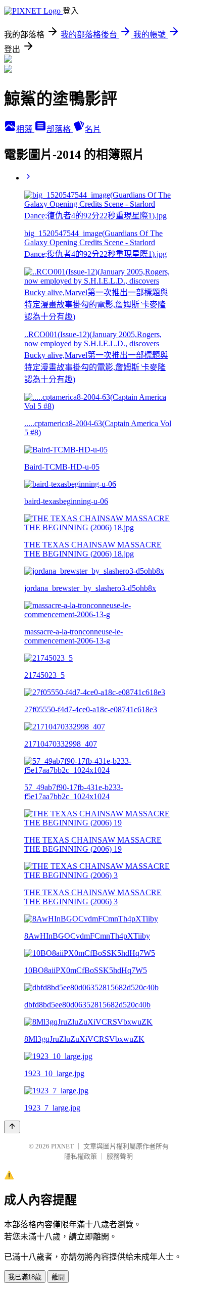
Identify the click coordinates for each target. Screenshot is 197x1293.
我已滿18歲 (24, 1277)
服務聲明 (120, 1156)
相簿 (25, 129)
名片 (93, 129)
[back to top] (12, 1127)
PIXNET (62, 1146)
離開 (58, 1277)
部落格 (59, 129)
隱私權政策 (80, 1156)
